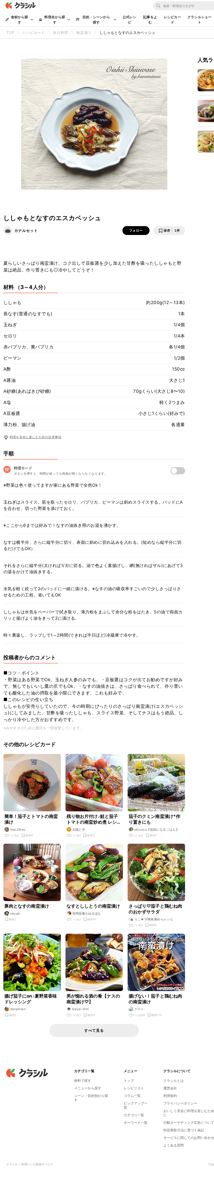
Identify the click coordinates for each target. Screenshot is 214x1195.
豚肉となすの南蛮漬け (26, 906)
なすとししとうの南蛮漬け (93, 906)
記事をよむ (150, 19)
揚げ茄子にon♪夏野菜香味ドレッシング (30, 998)
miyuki (15, 913)
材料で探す (82, 1080)
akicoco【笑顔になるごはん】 (156, 829)
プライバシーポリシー (180, 1103)
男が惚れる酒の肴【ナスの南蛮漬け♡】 (93, 998)
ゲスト (139, 1009)
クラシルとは (173, 1080)
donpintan (18, 1009)
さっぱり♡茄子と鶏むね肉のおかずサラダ (155, 908)
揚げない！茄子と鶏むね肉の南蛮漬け (155, 998)
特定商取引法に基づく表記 (183, 1130)
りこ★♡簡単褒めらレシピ (154, 919)
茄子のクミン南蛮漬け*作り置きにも (155, 819)
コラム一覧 (132, 1096)
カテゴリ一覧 (134, 1115)
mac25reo (18, 829)
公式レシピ (129, 19)
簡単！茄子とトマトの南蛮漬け (31, 819)
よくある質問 (173, 1145)
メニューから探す (87, 1088)
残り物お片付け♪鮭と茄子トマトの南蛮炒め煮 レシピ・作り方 (92, 819)
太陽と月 (78, 829)
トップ (129, 1080)
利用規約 (170, 1096)
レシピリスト (134, 1088)
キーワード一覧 (135, 1122)
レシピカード (172, 19)
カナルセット (26, 230)
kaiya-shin (80, 1009)
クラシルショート (199, 19)
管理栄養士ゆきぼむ (87, 913)
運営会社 (170, 1088)
